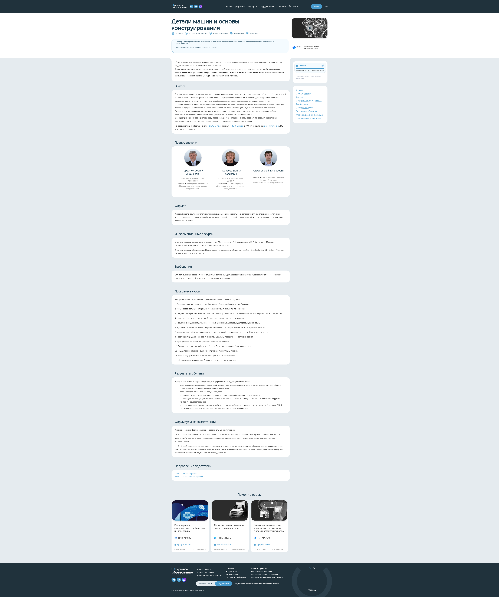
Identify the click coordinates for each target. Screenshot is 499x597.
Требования (302, 104)
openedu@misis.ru (271, 126)
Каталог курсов (203, 569)
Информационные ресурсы (309, 100)
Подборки (252, 6)
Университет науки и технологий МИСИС (311, 47)
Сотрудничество (266, 6)
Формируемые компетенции (309, 115)
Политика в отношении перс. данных (267, 577)
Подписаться (223, 584)
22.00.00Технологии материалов (189, 476)
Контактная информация (261, 572)
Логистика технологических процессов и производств (229, 526)
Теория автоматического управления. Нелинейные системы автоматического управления (268, 528)
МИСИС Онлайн (214, 126)
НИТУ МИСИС (184, 538)
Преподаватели (303, 93)
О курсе (299, 90)
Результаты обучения (306, 111)
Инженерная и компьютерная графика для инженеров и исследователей (189, 528)
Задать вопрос (232, 574)
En (314, 568)
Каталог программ (205, 572)
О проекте (281, 6)
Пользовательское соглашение (264, 574)
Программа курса (304, 107)
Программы (239, 6)
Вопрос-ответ (231, 572)
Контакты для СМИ (259, 569)
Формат (300, 97)
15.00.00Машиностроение (186, 474)
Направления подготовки (308, 118)
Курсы (229, 6)
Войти (316, 6)
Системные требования (236, 577)
